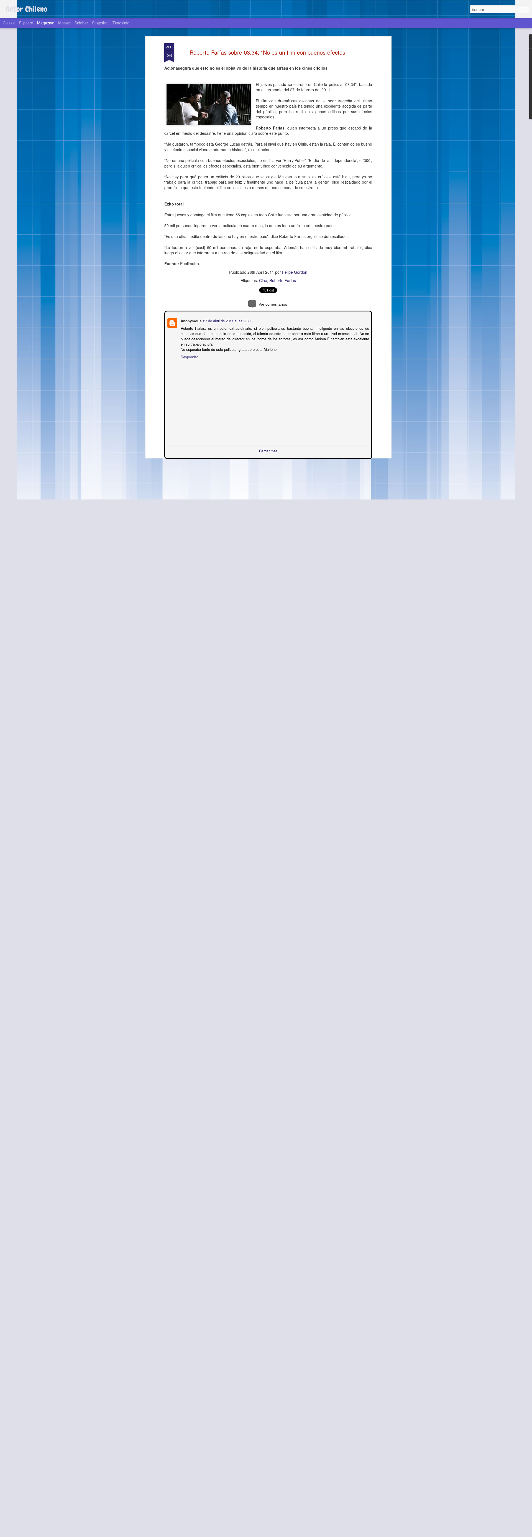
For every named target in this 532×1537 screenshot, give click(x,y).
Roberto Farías (282, 280)
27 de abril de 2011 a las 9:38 (226, 320)
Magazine (45, 23)
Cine (263, 280)
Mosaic (64, 23)
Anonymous (190, 320)
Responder (188, 356)
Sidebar (81, 23)
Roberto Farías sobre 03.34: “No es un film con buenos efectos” (268, 52)
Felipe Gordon (294, 272)
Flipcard (26, 23)
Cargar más (268, 450)
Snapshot (100, 23)
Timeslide (120, 23)
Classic (9, 23)
